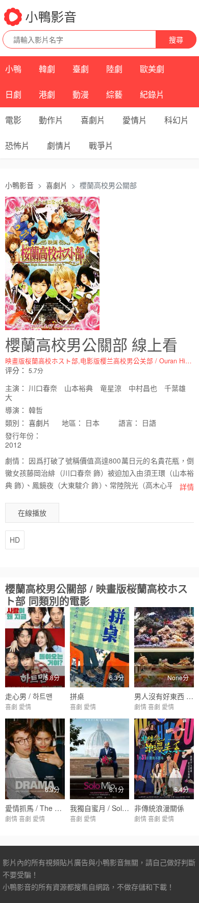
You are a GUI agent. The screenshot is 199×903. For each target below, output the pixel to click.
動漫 (80, 94)
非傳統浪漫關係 (159, 808)
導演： (16, 409)
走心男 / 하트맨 (29, 696)
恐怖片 (17, 145)
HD (15, 540)
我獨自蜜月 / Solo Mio (105, 808)
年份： (23, 435)
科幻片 (176, 120)
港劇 (47, 94)
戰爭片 (101, 145)
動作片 (51, 120)
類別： (16, 422)
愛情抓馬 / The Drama (41, 808)
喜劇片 (93, 120)
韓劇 (47, 69)
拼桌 (77, 696)
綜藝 (114, 94)
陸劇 (114, 69)
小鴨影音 (19, 185)
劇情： (16, 460)
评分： (16, 370)
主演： (16, 387)
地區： (72, 422)
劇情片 (59, 145)
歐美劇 (152, 69)
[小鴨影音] (41, 17)
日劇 (13, 94)
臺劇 (80, 69)
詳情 (187, 486)
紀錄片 (152, 94)
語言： (129, 422)
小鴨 (13, 69)
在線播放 (32, 512)
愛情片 (134, 120)
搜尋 (176, 39)
